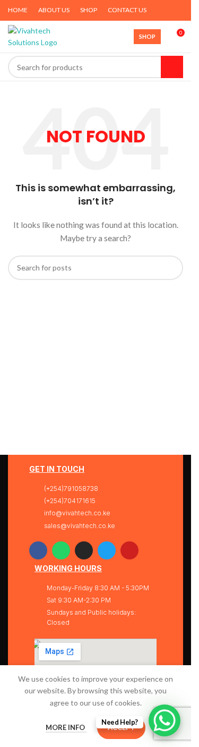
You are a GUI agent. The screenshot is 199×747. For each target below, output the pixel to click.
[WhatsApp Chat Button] (164, 720)
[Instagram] (84, 550)
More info (66, 727)
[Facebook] (38, 550)
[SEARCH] (172, 67)
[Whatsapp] (61, 550)
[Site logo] (34, 35)
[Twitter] (107, 550)
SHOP (147, 36)
